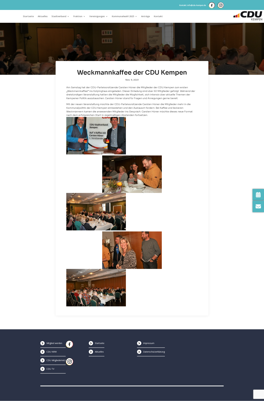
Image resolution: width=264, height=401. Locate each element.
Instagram (221, 5)
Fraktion (77, 16)
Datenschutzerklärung (154, 351)
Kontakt (158, 16)
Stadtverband (58, 16)
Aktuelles (43, 16)
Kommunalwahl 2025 (123, 16)
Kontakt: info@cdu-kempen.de (192, 5)
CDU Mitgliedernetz (56, 360)
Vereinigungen (97, 16)
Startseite (28, 16)
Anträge (145, 16)
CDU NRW (51, 351)
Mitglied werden (54, 343)
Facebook (212, 5)
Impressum (148, 343)
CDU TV (50, 368)
